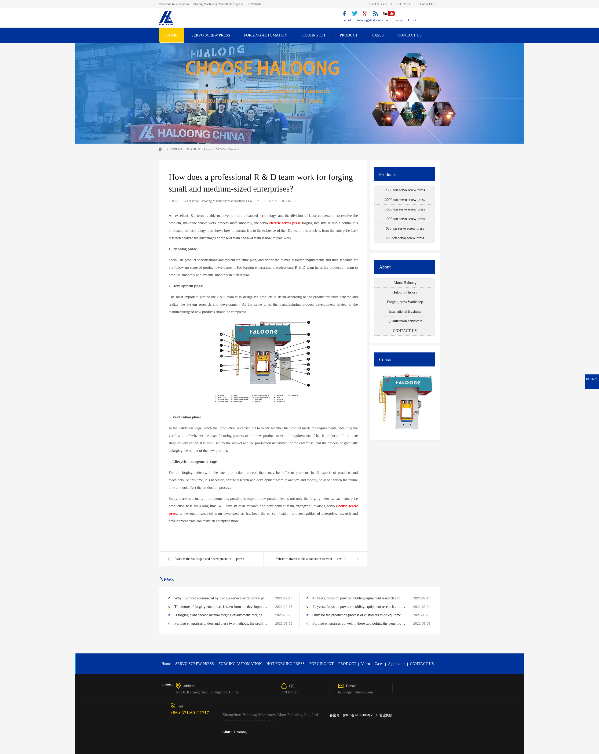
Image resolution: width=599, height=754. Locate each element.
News (232, 149)
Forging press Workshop (405, 302)
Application (396, 664)
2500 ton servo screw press (405, 190)
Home (208, 149)
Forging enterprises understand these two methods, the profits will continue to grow (221, 623)
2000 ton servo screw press (405, 200)
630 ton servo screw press (405, 228)
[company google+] (367, 15)
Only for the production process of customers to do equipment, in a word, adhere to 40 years (359, 615)
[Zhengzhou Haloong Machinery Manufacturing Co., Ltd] (166, 24)
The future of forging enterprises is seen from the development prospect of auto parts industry (221, 607)
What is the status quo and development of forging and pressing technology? (205, 559)
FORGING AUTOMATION (265, 35)
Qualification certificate (405, 321)
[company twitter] (356, 15)
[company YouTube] (391, 15)
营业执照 (385, 715)
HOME (171, 35)
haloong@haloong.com (372, 20)
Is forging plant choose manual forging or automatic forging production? (221, 615)
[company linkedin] (377, 15)
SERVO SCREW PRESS (210, 35)
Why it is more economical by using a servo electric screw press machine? (221, 598)
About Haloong (404, 283)
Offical (412, 20)
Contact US (427, 4)
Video (365, 664)
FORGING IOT (313, 35)
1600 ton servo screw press (405, 209)
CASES (378, 35)
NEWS (220, 149)
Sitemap (398, 20)
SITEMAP (403, 4)
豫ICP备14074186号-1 (358, 715)
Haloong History (404, 292)
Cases (379, 664)
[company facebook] (346, 15)
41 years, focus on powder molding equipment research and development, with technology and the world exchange (359, 598)
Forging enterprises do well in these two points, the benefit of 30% (359, 623)
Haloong (240, 732)
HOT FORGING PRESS (286, 664)
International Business (405, 311)
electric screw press (285, 223)
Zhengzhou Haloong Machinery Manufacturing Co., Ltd (222, 201)
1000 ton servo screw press (405, 219)
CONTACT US (410, 35)
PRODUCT (349, 35)
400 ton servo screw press (405, 238)
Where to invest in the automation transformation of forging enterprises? (306, 559)
